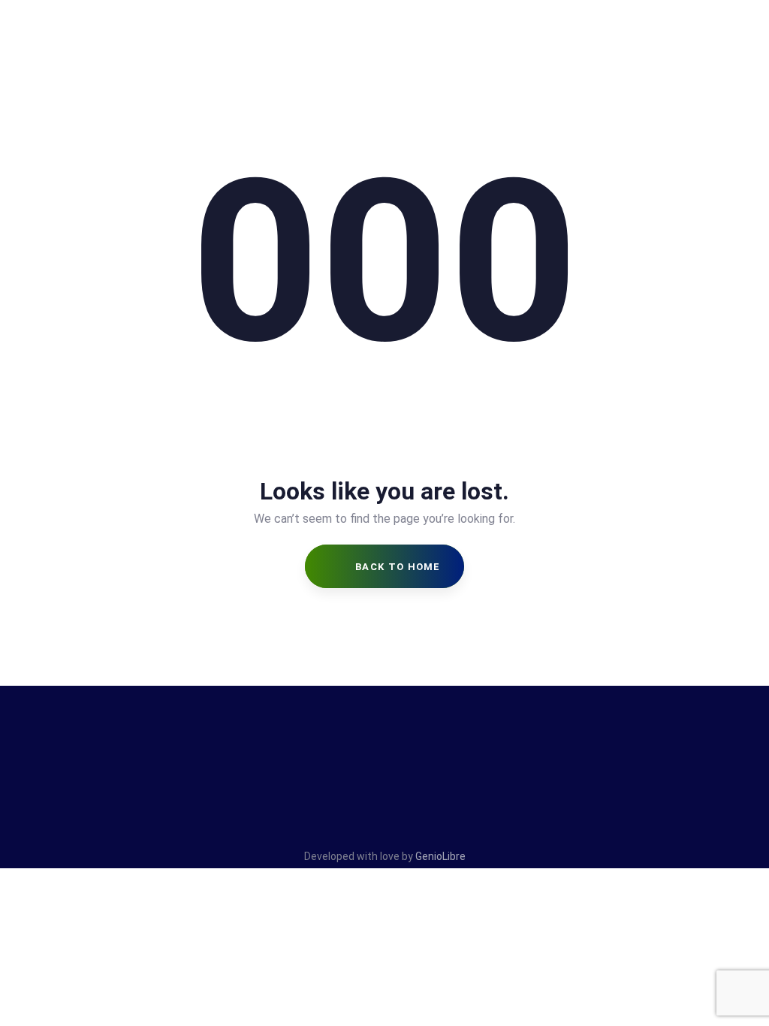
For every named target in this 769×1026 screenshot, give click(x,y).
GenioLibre (440, 856)
